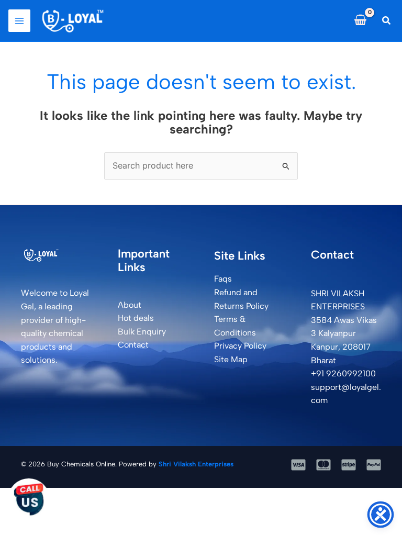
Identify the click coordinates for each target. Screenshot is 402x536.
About (129, 305)
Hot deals (136, 318)
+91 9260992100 (343, 373)
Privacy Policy (240, 346)
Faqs (223, 279)
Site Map (231, 359)
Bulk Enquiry (142, 332)
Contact (133, 345)
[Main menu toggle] (19, 20)
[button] (387, 21)
